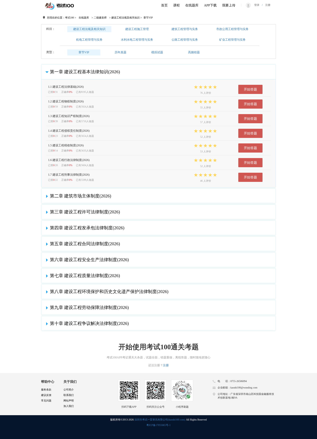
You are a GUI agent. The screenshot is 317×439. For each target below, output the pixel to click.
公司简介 (68, 389)
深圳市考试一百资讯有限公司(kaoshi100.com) (159, 419)
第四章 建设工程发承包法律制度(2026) (87, 227)
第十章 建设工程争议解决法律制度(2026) (89, 323)
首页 (164, 5)
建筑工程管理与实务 (185, 29)
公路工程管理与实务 (185, 39)
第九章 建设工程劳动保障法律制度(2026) (89, 307)
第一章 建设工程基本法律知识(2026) (85, 71)
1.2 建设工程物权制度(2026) (66, 101)
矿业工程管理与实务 (232, 39)
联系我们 (68, 395)
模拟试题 (157, 52)
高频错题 (194, 52)
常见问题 (46, 400)
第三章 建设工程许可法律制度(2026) (85, 212)
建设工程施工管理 (137, 29)
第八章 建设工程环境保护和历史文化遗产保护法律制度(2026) (109, 291)
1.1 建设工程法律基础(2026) (66, 86)
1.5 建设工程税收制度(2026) (66, 145)
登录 (258, 5)
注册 (266, 5)
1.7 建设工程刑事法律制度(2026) (69, 174)
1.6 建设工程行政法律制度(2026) (69, 160)
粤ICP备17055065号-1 (158, 425)
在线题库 (191, 5)
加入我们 (68, 406)
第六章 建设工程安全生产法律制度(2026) (89, 259)
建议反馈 (46, 395)
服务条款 (46, 389)
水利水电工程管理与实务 (137, 39)
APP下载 (210, 5)
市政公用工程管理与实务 (232, 29)
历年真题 (120, 52)
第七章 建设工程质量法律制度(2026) (85, 275)
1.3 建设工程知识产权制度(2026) (69, 116)
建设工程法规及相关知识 (89, 29)
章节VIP (84, 52)
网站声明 (68, 400)
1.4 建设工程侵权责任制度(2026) (69, 130)
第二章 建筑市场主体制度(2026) (80, 196)
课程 (176, 5)
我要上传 (228, 5)
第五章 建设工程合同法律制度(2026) (85, 243)
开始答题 (250, 89)
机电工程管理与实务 (89, 39)
